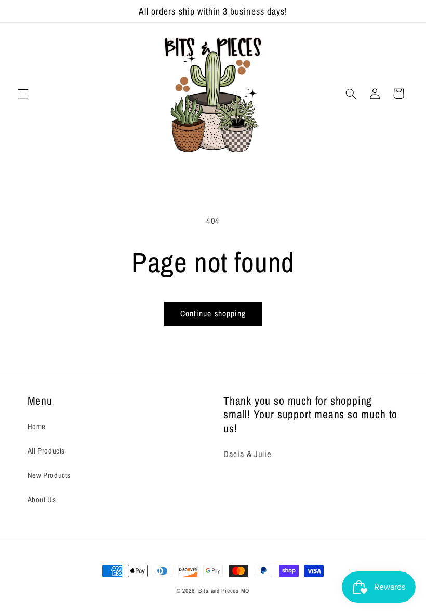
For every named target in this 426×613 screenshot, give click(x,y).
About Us (42, 500)
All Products (46, 451)
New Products (49, 475)
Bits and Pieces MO (223, 591)
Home (37, 426)
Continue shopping (213, 313)
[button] (23, 93)
